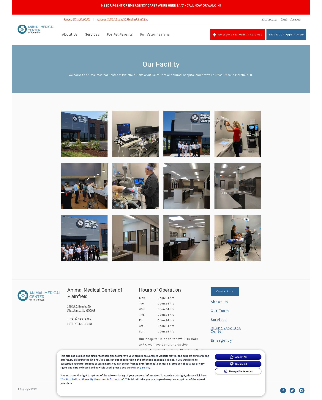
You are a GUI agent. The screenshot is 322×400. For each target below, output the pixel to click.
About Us (70, 34)
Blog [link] (284, 19)
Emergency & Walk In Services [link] (240, 34)
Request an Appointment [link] (286, 34)
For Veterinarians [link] (155, 34)
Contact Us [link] (269, 19)
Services (92, 34)
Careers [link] (296, 19)
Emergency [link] (221, 340)
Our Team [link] (220, 310)
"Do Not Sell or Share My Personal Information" (92, 379)
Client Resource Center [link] (226, 329)
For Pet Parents (120, 34)
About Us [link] (219, 302)
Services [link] (219, 319)
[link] (36, 29)
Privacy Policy (141, 367)
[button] (84, 134)
